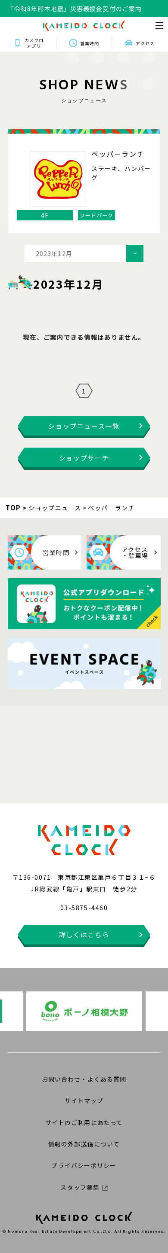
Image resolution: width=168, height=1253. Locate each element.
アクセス (145, 43)
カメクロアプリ (34, 43)
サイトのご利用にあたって (84, 1122)
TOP (13, 507)
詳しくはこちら (84, 934)
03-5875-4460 (84, 907)
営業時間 (89, 43)
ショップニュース (54, 507)
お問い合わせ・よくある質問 (84, 1079)
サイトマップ (84, 1100)
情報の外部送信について (84, 1144)
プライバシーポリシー (83, 1165)
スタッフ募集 (80, 1187)
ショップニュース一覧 (84, 425)
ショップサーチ (84, 457)
